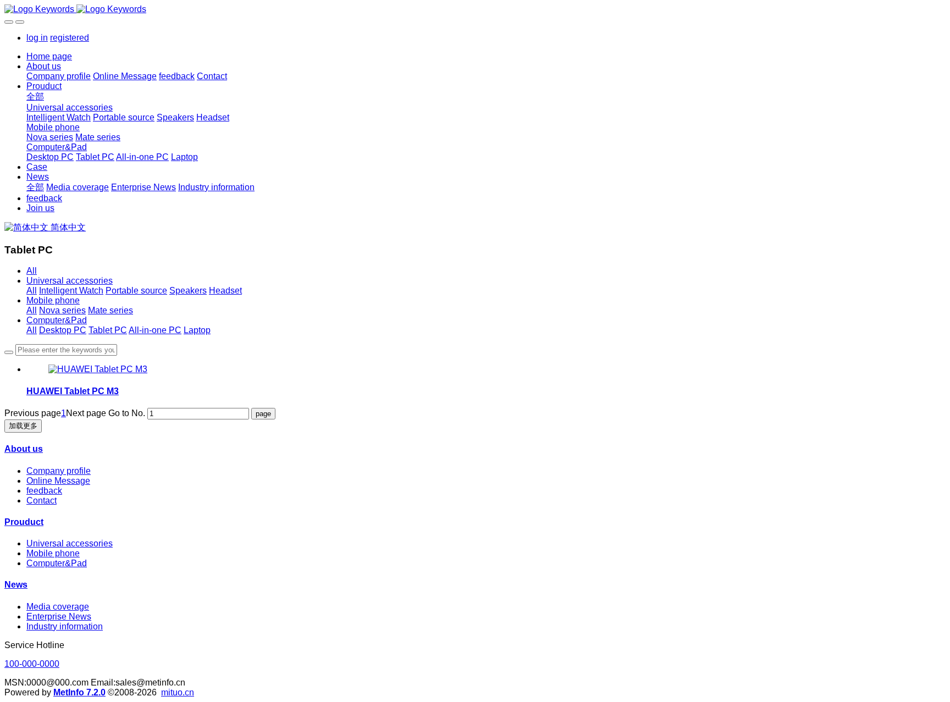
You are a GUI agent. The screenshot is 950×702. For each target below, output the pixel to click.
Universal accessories (69, 280)
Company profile (58, 471)
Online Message (58, 480)
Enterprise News (58, 616)
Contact (41, 500)
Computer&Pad (56, 320)
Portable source (136, 290)
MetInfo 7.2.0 (79, 692)
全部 (35, 96)
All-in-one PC (155, 330)
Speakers (188, 290)
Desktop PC (62, 330)
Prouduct (23, 522)
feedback (44, 490)
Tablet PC (108, 330)
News (15, 584)
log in (37, 37)
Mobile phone (53, 300)
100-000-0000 (31, 663)
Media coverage (57, 606)
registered (69, 37)
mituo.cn (177, 692)
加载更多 (23, 426)
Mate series (110, 310)
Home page (49, 56)
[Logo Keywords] (475, 9)
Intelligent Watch (71, 290)
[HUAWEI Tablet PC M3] (97, 369)
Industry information (64, 626)
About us (23, 449)
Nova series (62, 310)
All (31, 270)
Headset (225, 290)
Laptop (197, 330)
